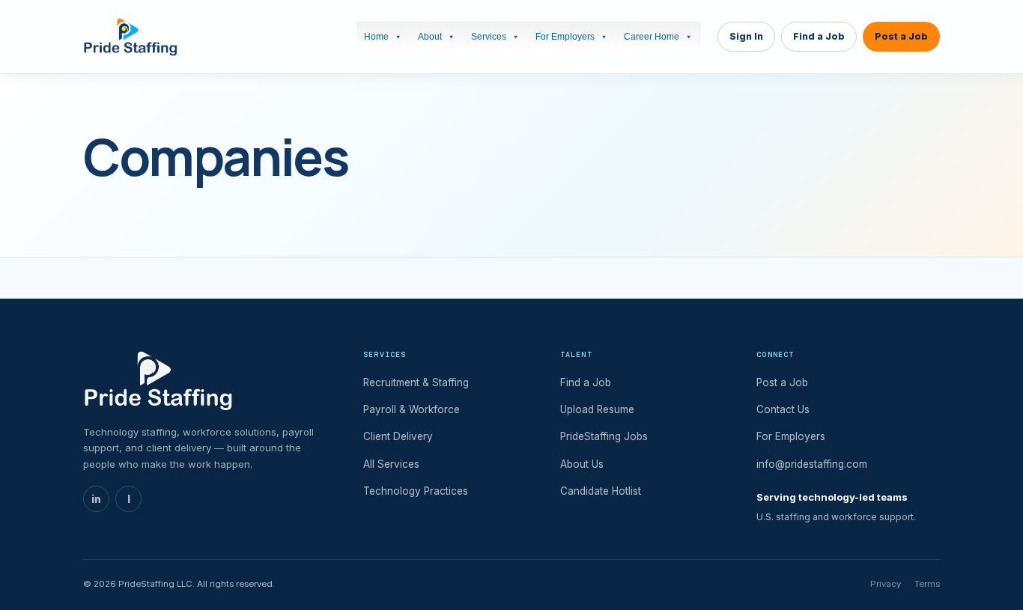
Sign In (746, 36)
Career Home (651, 36)
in (96, 499)
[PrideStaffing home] (130, 36)
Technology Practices (415, 491)
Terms (927, 584)
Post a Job (901, 36)
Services (488, 36)
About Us (582, 464)
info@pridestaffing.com (811, 464)
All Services (391, 464)
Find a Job (819, 36)
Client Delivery (398, 436)
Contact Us (783, 409)
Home (376, 36)
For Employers (565, 36)
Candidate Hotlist (600, 491)
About (430, 36)
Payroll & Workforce (411, 409)
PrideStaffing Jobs (604, 436)
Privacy (885, 584)
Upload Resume (597, 409)
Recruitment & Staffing (416, 382)
